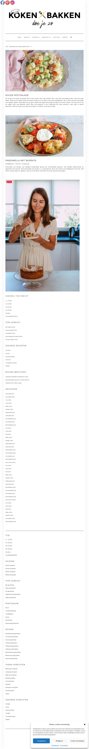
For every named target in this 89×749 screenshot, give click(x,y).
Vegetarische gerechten (13, 336)
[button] (85, 724)
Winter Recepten (10, 575)
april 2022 (8, 437)
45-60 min (8, 310)
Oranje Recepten (10, 611)
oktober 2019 (10, 518)
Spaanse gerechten (11, 658)
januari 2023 (9, 415)
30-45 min (8, 307)
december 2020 (10, 487)
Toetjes (8, 360)
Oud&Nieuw (9, 614)
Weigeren (59, 741)
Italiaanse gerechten (11, 649)
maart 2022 (9, 440)
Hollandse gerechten (11, 646)
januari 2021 (9, 484)
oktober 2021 (10, 456)
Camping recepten (11, 672)
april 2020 (8, 512)
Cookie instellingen (77, 741)
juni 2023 (8, 403)
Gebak (7, 366)
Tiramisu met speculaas (13, 383)
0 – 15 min (8, 300)
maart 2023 (9, 409)
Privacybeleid (64, 745)
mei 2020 (8, 509)
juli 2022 (8, 428)
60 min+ (7, 313)
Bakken (35, 37)
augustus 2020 (10, 500)
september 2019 (10, 521)
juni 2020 (8, 506)
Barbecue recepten (11, 669)
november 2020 (10, 490)
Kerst (7, 608)
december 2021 (10, 450)
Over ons (56, 37)
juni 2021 (8, 468)
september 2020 (10, 496)
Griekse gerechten (11, 643)
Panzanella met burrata (20, 160)
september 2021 (10, 459)
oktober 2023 (10, 397)
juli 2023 (8, 400)
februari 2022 (10, 443)
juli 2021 (8, 465)
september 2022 (10, 425)
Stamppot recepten (11, 687)
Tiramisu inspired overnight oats (16, 377)
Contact (65, 37)
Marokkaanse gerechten (13, 652)
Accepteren (41, 741)
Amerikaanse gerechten (12, 633)
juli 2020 (8, 503)
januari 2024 (9, 394)
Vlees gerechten (11, 330)
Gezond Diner (10, 356)
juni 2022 (8, 431)
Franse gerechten (10, 640)
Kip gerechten (10, 327)
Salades (7, 684)
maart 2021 (9, 478)
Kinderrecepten (10, 678)
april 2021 (8, 475)
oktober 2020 (10, 493)
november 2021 (10, 453)
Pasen (7, 617)
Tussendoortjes (11, 363)
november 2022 (10, 419)
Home (19, 37)
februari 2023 (10, 412)
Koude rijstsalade (17, 95)
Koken (26, 37)
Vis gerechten (10, 333)
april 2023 (8, 406)
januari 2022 (9, 447)
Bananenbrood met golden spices (17, 380)
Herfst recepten (10, 571)
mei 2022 (8, 434)
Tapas (7, 694)
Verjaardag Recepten (12, 623)
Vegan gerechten (11, 339)
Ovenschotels (9, 681)
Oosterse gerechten (11, 636)
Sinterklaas (8, 620)
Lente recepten (10, 565)
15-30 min (8, 304)
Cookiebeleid (55, 745)
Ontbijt (8, 350)
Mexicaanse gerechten (12, 655)
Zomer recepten (10, 568)
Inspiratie (45, 37)
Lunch (7, 353)
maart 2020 (9, 515)
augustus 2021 (10, 462)
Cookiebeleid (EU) (11, 316)
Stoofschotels (9, 690)
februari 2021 (10, 481)
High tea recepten (11, 675)
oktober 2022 (10, 422)
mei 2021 (8, 471)
